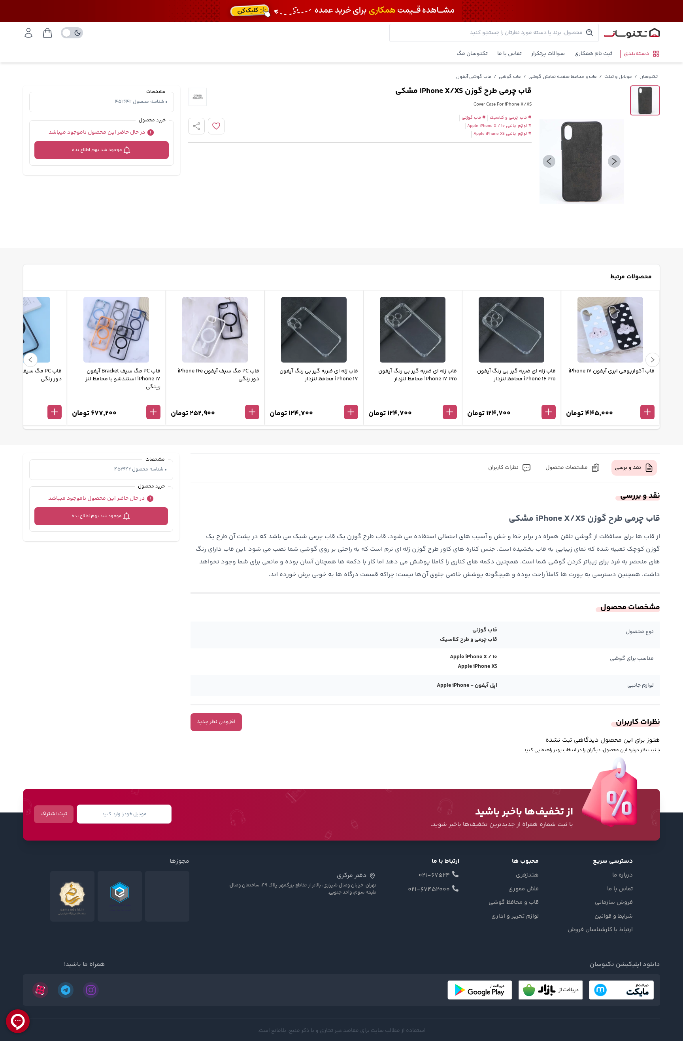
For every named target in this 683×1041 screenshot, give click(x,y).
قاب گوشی (510, 77)
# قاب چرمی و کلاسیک (511, 118)
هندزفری (527, 875)
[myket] (621, 990)
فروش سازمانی (614, 902)
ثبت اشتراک (53, 814)
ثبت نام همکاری (593, 53)
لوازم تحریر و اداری (515, 916)
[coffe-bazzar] (551, 990)
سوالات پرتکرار (548, 53)
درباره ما (622, 875)
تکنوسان (649, 77)
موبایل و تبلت (618, 77)
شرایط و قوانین (613, 916)
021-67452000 (429, 890)
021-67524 (434, 875)
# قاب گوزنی (474, 118)
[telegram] (66, 990)
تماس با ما (509, 53)
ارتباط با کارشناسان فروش (600, 930)
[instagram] (91, 990)
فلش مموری (523, 889)
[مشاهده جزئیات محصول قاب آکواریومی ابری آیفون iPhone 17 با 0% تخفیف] (610, 399)
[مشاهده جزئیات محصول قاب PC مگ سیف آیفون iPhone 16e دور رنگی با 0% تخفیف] (215, 399)
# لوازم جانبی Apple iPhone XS (503, 134)
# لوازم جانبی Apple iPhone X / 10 (499, 126)
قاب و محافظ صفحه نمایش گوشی (562, 77)
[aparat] (40, 990)
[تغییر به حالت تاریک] (72, 32)
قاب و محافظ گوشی (514, 902)
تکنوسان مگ (472, 53)
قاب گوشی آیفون (473, 77)
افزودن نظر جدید (216, 722)
